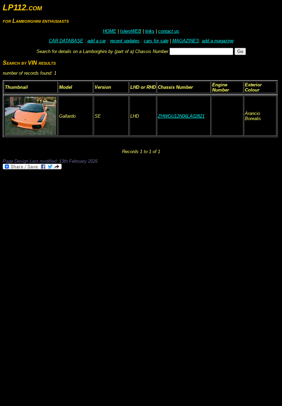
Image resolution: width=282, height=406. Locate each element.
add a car (96, 40)
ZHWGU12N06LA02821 (181, 116)
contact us (168, 31)
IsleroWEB (130, 31)
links (149, 31)
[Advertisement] (128, 189)
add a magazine (218, 40)
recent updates (125, 40)
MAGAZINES (185, 40)
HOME (109, 31)
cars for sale (156, 40)
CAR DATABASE (66, 40)
